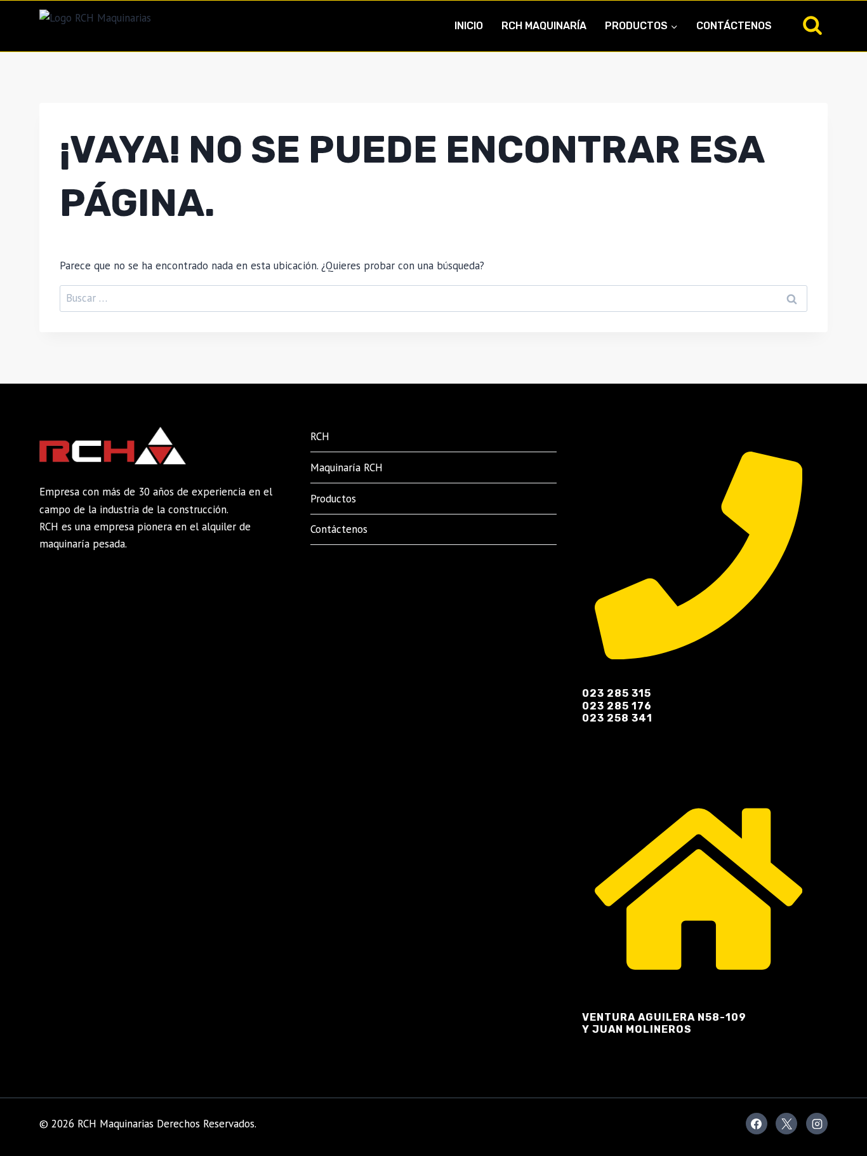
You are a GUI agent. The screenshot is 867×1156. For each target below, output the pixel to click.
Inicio (468, 26)
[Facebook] (756, 1123)
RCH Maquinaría (543, 26)
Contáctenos (734, 26)
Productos (333, 499)
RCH (319, 436)
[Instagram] (817, 1123)
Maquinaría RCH (346, 467)
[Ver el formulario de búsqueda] (812, 26)
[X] (786, 1123)
